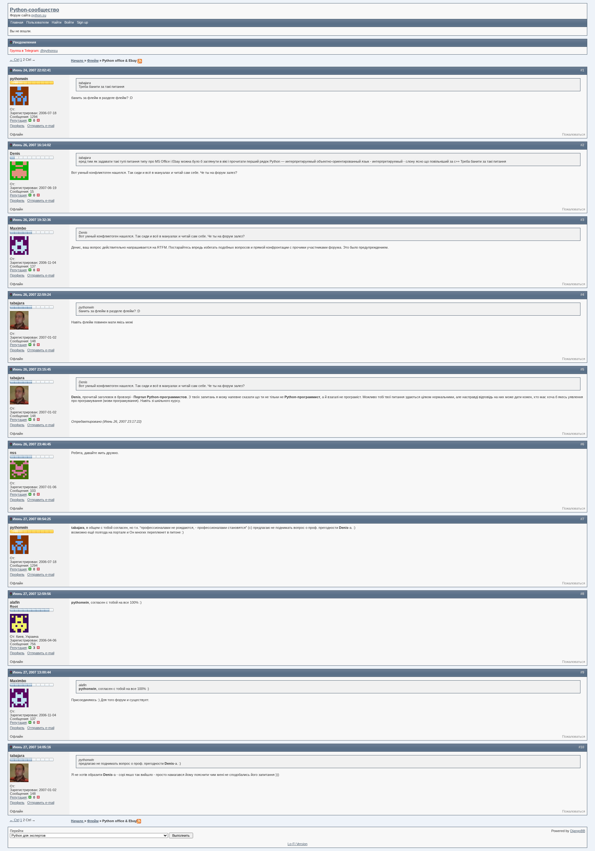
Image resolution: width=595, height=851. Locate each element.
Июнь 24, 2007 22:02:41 (32, 70)
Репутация (18, 120)
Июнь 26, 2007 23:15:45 (32, 369)
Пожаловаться (573, 134)
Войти (69, 22)
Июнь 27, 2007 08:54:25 (32, 519)
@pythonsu (49, 50)
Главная (17, 22)
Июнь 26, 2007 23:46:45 (32, 444)
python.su (38, 15)
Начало (77, 60)
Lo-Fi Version (297, 844)
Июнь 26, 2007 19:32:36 (32, 220)
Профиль (17, 126)
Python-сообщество (34, 9)
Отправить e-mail (40, 126)
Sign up (82, 22)
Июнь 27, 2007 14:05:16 (32, 747)
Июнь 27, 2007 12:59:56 (32, 594)
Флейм (93, 60)
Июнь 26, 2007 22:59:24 (32, 294)
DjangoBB (577, 831)
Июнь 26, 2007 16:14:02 (32, 145)
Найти (56, 22)
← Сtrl (14, 59)
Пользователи (37, 22)
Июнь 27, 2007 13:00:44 (32, 672)
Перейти (16, 831)
